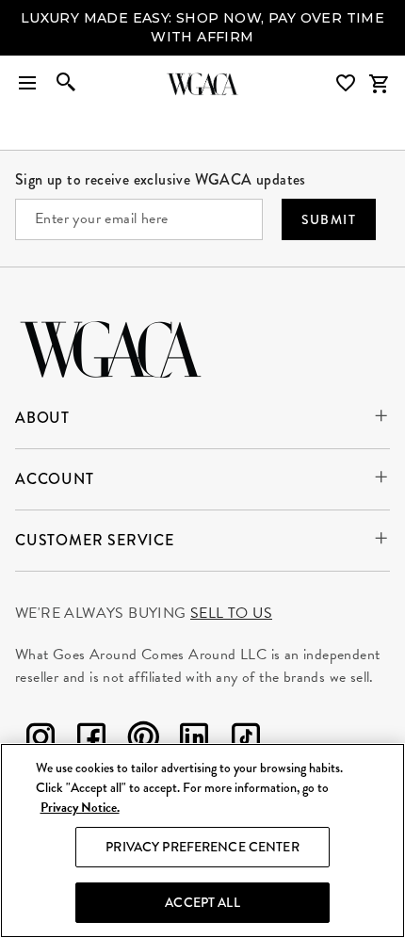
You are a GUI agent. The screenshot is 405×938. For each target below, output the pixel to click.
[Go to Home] (110, 347)
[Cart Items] (378, 84)
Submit (328, 219)
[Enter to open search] (66, 84)
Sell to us (231, 613)
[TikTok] (246, 740)
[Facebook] (91, 740)
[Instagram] (40, 740)
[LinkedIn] (194, 740)
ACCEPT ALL (202, 902)
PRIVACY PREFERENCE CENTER (202, 846)
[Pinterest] (143, 740)
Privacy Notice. (80, 807)
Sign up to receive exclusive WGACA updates (160, 179)
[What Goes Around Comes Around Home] (202, 84)
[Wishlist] (347, 83)
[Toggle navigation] (27, 84)
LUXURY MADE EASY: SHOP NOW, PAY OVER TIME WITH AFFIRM (202, 27)
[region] (202, 840)
